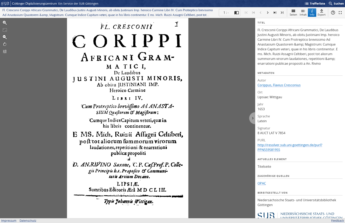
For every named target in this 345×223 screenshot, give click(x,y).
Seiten (293, 14)
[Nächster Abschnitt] (275, 12)
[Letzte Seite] (282, 12)
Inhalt (303, 14)
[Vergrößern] (4, 22)
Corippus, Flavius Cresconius (279, 85)
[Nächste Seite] (267, 12)
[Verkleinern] (4, 37)
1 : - (226, 12)
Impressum (8, 220)
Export (322, 14)
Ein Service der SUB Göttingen (78, 3)
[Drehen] (4, 44)
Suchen (336, 3)
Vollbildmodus (340, 12)
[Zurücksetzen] (4, 30)
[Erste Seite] (246, 12)
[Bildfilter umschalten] (4, 51)
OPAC (262, 183)
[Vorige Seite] (260, 12)
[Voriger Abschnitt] (253, 12)
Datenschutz (28, 220)
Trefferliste (314, 3)
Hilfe (333, 12)
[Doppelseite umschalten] (236, 12)
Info (312, 14)
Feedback (337, 220)
